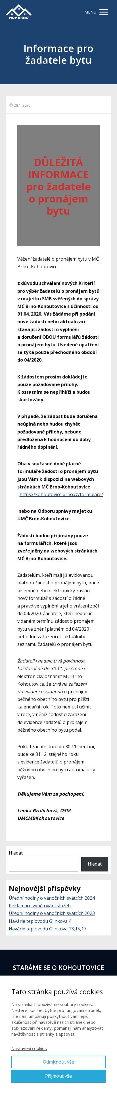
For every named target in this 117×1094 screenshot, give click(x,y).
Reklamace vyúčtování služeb (40, 906)
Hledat (16, 853)
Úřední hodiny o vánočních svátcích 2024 (52, 898)
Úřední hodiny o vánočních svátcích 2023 (52, 913)
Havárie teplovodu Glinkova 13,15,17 (47, 929)
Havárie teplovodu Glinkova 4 (40, 921)
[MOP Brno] (19, 12)
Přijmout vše (58, 1076)
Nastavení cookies (29, 1048)
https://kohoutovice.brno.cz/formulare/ (61, 494)
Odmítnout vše (58, 1062)
